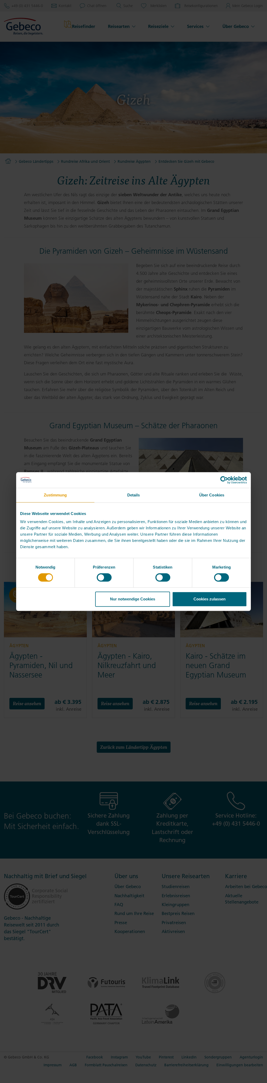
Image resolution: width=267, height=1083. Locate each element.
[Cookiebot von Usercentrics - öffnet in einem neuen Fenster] (224, 480)
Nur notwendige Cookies (132, 599)
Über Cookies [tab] (211, 495)
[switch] (104, 577)
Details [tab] (133, 495)
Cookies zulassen (209, 599)
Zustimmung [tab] (55, 495)
